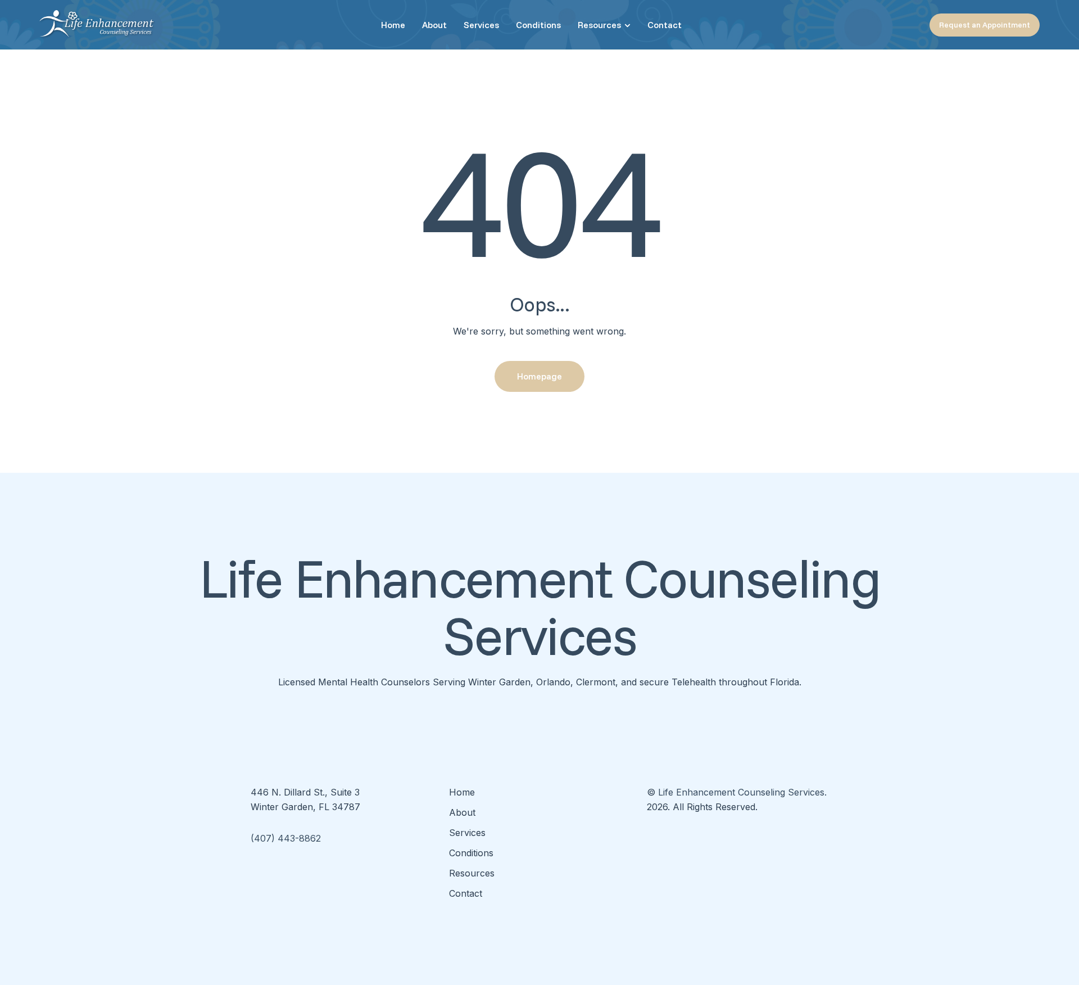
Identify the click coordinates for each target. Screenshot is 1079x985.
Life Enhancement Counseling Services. (742, 792)
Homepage (539, 376)
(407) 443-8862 (286, 838)
